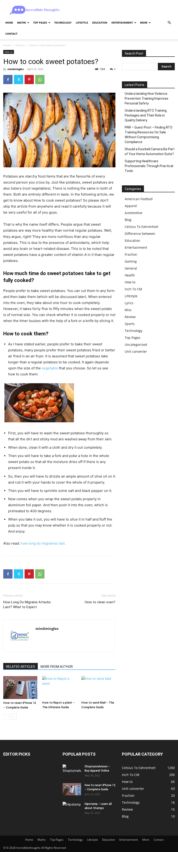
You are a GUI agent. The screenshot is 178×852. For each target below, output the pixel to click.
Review (130, 317)
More (143, 22)
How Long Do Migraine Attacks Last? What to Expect (27, 604)
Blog (128, 220)
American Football (139, 199)
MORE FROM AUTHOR (57, 666)
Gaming (131, 261)
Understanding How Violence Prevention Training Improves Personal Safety (146, 98)
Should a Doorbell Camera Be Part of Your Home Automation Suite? (150, 151)
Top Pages (40, 22)
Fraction (131, 254)
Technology (63, 22)
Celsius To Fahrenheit (141, 226)
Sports (130, 324)
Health (130, 275)
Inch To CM (133, 289)
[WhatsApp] (39, 79)
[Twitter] (18, 79)
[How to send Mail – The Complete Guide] (98, 687)
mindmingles (15, 69)
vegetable (50, 368)
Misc (128, 310)
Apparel (131, 206)
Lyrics (129, 303)
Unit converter (136, 351)
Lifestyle (82, 22)
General (131, 268)
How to (20, 45)
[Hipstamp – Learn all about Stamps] (72, 808)
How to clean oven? (100, 602)
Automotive (133, 213)
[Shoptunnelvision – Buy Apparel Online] (72, 770)
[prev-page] (6, 717)
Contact (11, 33)
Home (9, 22)
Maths (21, 22)
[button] (169, 23)
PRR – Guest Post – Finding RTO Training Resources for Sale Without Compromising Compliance (148, 135)
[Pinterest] (29, 79)
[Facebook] (8, 79)
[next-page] (13, 717)
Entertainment (122, 22)
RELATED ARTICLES (20, 666)
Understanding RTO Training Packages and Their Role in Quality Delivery (146, 115)
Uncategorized (136, 344)
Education (99, 22)
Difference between (140, 233)
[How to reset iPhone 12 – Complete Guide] (20, 687)
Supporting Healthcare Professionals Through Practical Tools (149, 166)
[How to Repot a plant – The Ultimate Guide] (59, 687)
